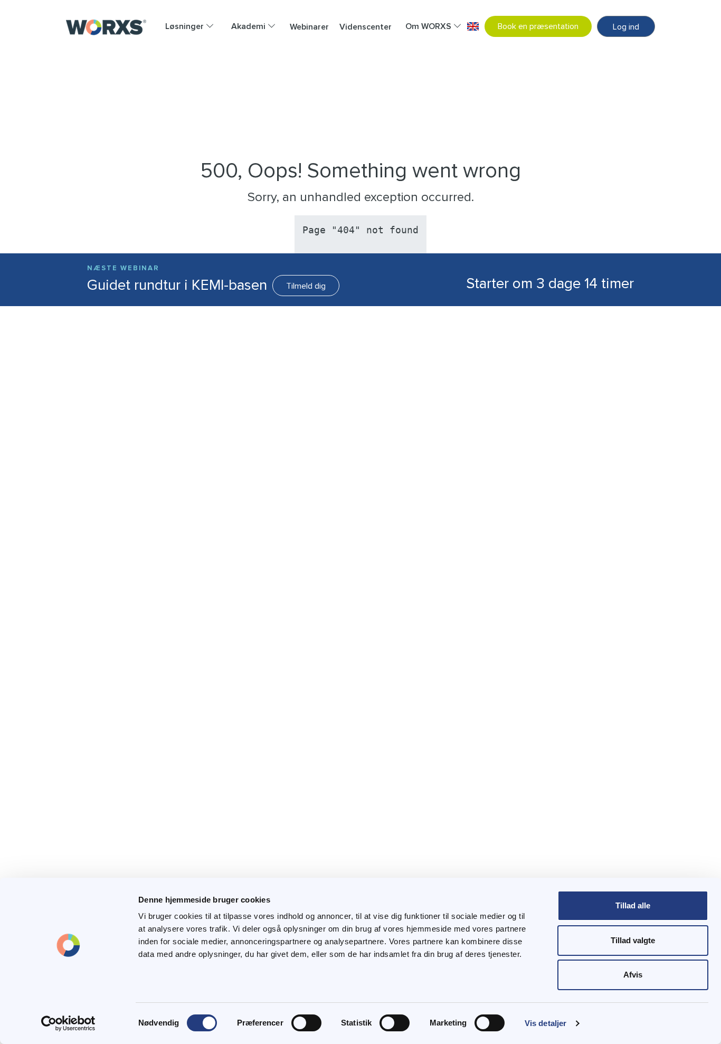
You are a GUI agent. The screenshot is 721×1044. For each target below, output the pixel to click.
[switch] (306, 1022)
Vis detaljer (545, 1023)
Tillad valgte (633, 940)
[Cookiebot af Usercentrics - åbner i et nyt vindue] (68, 1023)
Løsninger (185, 26)
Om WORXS (429, 26)
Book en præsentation (538, 26)
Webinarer (309, 27)
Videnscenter (365, 27)
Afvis (632, 974)
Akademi (249, 26)
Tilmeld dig (306, 286)
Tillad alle (632, 905)
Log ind (626, 27)
